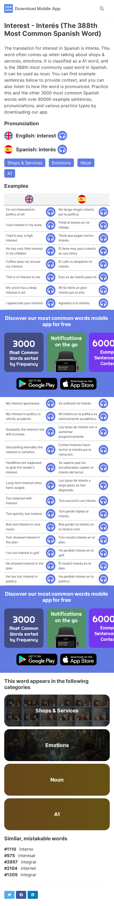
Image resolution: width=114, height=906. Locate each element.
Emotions (61, 162)
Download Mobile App (37, 8)
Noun (86, 162)
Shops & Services (24, 162)
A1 (9, 173)
